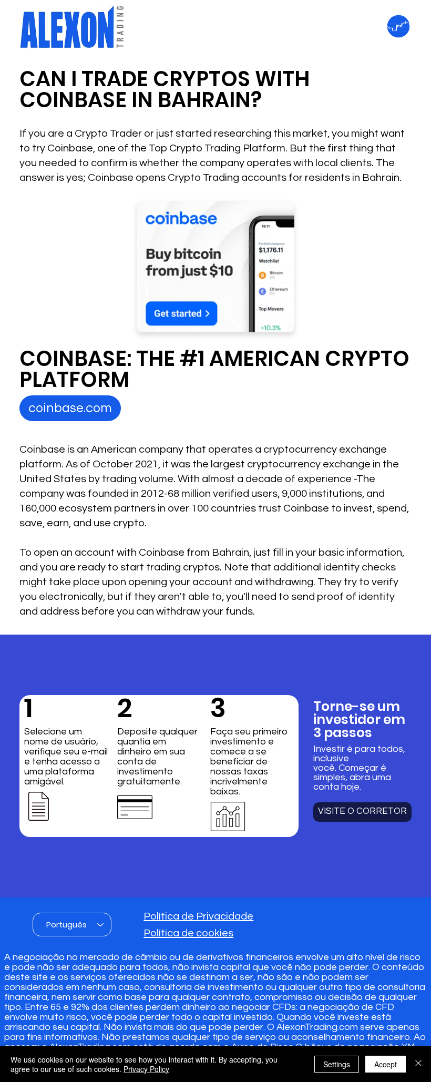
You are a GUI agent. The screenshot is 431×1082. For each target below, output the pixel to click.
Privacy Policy (146, 1069)
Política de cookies (188, 933)
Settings (336, 1064)
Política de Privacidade (198, 916)
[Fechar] (418, 1064)
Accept (385, 1064)
